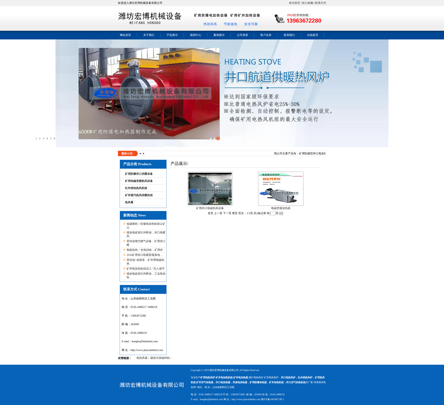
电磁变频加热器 (281, 208)
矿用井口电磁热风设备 (210, 208)
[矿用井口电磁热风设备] (210, 203)
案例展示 (219, 35)
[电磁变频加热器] (280, 203)
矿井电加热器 (240, 377)
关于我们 (148, 35)
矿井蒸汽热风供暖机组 (139, 195)
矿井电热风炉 (271, 377)
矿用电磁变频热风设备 (139, 180)
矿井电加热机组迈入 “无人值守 (146, 268)
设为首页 (294, 2)
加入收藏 (307, 2)
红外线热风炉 (305, 377)
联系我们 (289, 35)
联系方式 (320, 2)
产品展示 (172, 35)
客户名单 (265, 35)
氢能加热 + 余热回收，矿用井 (145, 249)
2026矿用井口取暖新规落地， (145, 254)
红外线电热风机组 (136, 188)
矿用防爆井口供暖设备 (139, 173)
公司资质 (242, 35)
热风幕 (129, 202)
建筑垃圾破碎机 (160, 357)
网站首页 (125, 35)
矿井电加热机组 (224, 377)
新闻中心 (195, 35)
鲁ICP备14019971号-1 (272, 399)
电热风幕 (142, 357)
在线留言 (312, 35)
